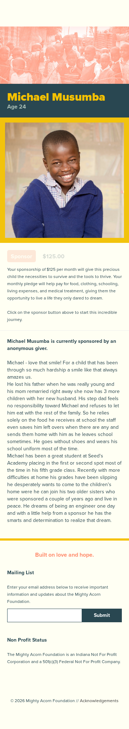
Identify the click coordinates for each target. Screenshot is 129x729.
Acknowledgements (99, 700)
